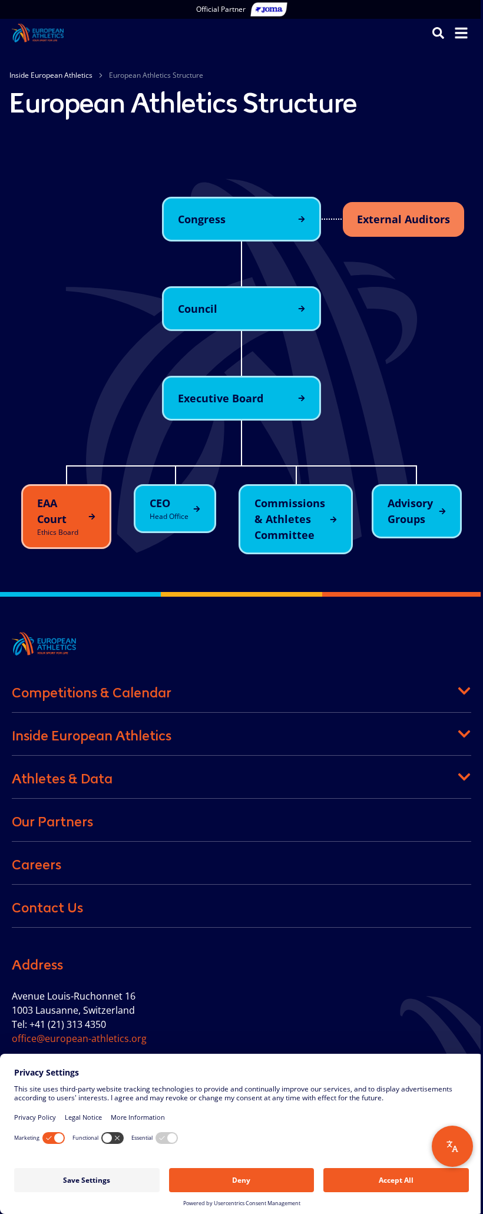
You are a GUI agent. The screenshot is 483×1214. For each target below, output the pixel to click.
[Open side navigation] (461, 33)
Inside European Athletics (50, 75)
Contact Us (47, 907)
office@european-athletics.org (79, 1038)
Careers (36, 864)
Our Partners (52, 821)
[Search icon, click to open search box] (438, 32)
